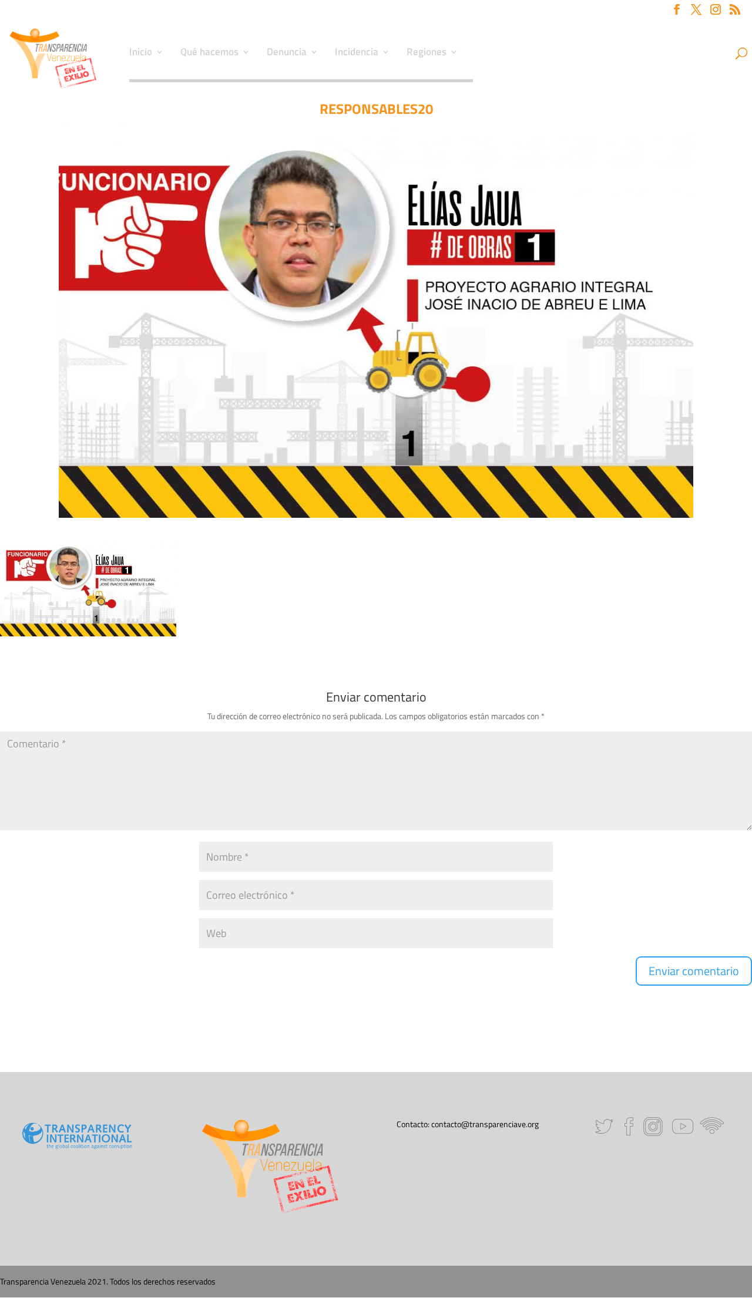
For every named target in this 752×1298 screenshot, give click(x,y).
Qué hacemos (209, 53)
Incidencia (356, 53)
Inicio (140, 53)
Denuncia (287, 53)
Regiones (426, 53)
